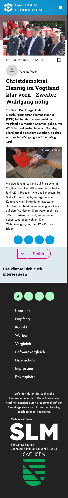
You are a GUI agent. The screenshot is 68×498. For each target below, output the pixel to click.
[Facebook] (28, 296)
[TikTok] (49, 296)
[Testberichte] (18, 296)
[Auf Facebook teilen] (18, 239)
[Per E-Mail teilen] (49, 239)
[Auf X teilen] (28, 239)
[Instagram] (39, 296)
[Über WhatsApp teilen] (39, 239)
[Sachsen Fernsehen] (22, 7)
